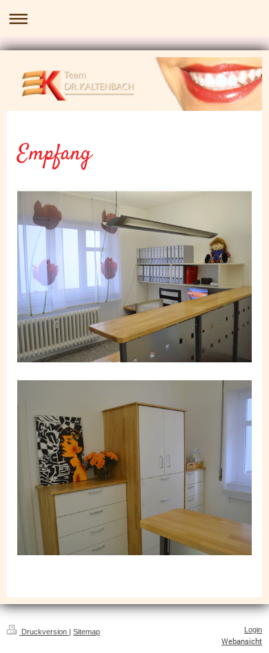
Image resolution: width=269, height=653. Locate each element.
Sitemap (86, 632)
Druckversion (44, 632)
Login (253, 629)
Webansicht (241, 641)
